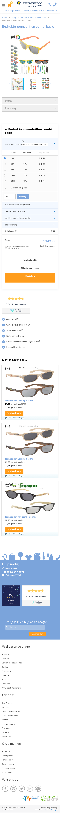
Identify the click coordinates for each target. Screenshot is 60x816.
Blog (38, 789)
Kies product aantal (26, 144)
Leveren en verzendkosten (12, 663)
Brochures (6, 728)
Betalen (5, 667)
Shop (14, 18)
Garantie (5, 675)
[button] (10, 84)
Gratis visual (29, 260)
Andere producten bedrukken (33, 18)
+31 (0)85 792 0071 (13, 572)
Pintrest (13, 789)
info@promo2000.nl (13, 575)
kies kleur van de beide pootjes (18, 218)
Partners (5, 732)
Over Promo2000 (8, 703)
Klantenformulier (8, 724)
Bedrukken (6, 684)
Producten (6, 655)
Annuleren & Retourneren (11, 688)
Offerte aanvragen (30, 268)
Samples (5, 680)
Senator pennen (8, 764)
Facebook (5, 789)
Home (4, 18)
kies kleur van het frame (15, 211)
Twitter (22, 789)
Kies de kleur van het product (17, 205)
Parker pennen (7, 760)
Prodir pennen (7, 756)
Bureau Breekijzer (51, 810)
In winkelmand (14, 413)
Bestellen (5, 659)
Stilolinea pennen (8, 768)
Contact (5, 720)
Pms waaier (6, 671)
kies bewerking (11, 225)
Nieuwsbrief (6, 737)
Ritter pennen (7, 772)
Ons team (5, 707)
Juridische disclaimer (10, 716)
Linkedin (30, 789)
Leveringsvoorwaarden (11, 711)
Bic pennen (6, 752)
